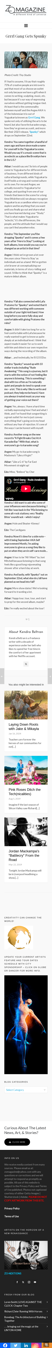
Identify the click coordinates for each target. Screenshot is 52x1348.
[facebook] (17, 1282)
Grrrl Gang (34, 117)
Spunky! (34, 131)
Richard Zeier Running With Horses (23, 1311)
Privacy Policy (12, 1208)
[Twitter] (26, 664)
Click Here (18, 1142)
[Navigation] (26, 25)
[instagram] (29, 1282)
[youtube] (35, 1282)
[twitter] (23, 1282)
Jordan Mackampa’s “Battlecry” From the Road (24, 855)
